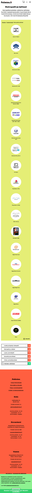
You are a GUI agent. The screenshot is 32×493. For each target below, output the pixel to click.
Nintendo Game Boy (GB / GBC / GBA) (16, 121)
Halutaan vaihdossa (9, 363)
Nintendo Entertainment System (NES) (16, 103)
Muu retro (16, 53)
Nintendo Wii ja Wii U (16, 155)
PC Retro (16, 172)
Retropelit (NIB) (16, 238)
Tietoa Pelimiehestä (16, 382)
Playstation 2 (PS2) (16, 205)
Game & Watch (16, 36)
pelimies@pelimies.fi (16, 407)
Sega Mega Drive (16, 287)
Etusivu (4, 22)
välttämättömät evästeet (18, 483)
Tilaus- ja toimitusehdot (16, 387)
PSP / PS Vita (16, 221)
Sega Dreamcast (16, 254)
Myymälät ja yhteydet (16, 385)
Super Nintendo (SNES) (16, 320)
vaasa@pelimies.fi (16, 461)
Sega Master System (16, 271)
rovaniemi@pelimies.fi (16, 432)
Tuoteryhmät (10, 22)
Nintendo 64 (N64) (16, 69)
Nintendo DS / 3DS (16, 86)
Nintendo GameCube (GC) (16, 139)
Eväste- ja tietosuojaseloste (16, 390)
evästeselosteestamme (12, 485)
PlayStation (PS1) (16, 188)
